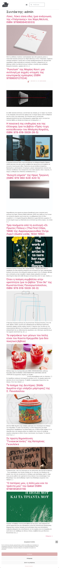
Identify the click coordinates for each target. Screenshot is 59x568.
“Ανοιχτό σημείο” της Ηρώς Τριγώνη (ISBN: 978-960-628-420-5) (27, 176)
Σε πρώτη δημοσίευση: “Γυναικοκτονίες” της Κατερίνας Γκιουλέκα (25, 441)
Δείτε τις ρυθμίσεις (29, 562)
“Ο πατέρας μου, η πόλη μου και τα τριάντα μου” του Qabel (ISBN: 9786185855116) (27, 486)
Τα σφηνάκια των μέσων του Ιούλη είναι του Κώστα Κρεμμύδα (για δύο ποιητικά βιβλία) (27, 338)
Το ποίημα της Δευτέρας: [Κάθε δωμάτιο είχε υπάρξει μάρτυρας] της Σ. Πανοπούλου (28, 388)
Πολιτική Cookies (29, 566)
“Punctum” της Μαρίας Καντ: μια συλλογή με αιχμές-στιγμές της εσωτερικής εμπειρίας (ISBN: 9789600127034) (25, 74)
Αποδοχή (29, 554)
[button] (56, 542)
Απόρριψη (29, 558)
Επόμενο (49, 536)
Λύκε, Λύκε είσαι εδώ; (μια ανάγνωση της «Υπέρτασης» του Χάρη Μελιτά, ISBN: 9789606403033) (28, 19)
